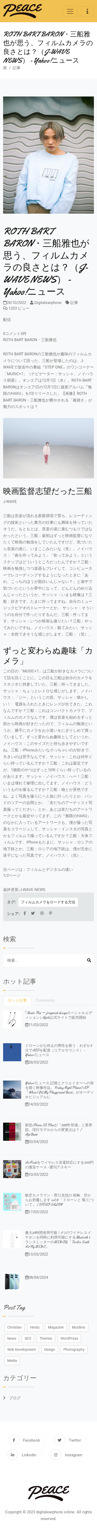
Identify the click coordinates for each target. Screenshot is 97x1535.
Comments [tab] (45, 1000)
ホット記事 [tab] (17, 1000)
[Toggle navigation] (70, 11)
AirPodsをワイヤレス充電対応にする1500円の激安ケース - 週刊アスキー (59, 1164)
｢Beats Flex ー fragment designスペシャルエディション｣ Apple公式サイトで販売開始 (58, 1015)
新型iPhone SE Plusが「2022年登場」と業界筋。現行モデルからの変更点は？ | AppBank (58, 1130)
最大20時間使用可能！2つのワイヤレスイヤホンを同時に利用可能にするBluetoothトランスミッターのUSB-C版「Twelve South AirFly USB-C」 (58, 1239)
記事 (16, 68)
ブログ (14, 1398)
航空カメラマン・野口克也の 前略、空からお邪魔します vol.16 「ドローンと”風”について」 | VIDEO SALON (59, 1200)
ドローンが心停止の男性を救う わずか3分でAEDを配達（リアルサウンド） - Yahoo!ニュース (58, 1050)
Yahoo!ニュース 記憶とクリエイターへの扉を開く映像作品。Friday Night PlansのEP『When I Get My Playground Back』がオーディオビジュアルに (59, 1090)
